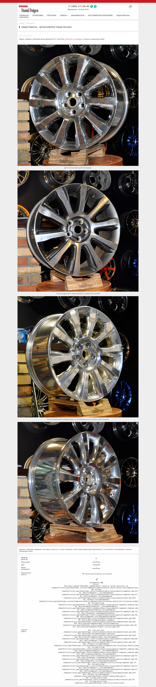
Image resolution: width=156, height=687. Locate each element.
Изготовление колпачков (100, 15)
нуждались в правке (58, 549)
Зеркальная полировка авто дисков (98, 574)
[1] (97, 579)
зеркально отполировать (73, 39)
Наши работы (30, 23)
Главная (21, 23)
